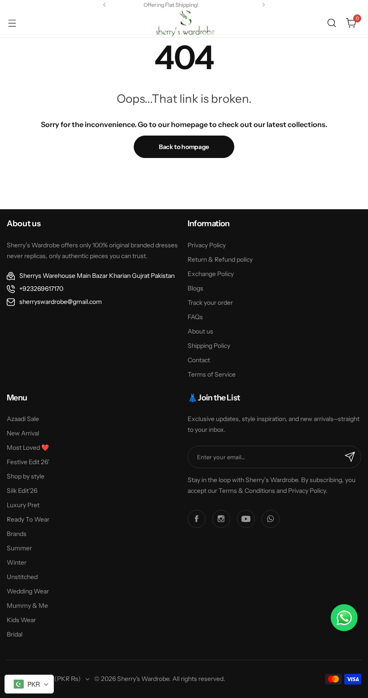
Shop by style (25, 476)
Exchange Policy (211, 274)
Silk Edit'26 (22, 491)
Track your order (210, 303)
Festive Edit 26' (28, 462)
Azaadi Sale (23, 419)
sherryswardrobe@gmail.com (60, 302)
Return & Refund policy (220, 259)
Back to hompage (184, 147)
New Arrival (23, 433)
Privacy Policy (207, 245)
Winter (16, 562)
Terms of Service (212, 374)
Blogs (195, 288)
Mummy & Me (27, 605)
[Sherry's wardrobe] (184, 23)
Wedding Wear (28, 591)
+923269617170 (41, 289)
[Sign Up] (350, 457)
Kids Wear (21, 620)
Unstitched (22, 577)
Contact (199, 360)
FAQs (195, 317)
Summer (19, 548)
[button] (104, 5)
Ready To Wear (28, 519)
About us (200, 331)
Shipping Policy (209, 346)
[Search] (332, 23)
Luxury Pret (23, 505)
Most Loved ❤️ (28, 447)
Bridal (14, 634)
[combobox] (29, 684)
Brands (16, 534)
